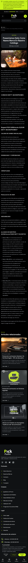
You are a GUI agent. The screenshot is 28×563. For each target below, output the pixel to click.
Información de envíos (9, 524)
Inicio (4, 27)
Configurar (14, 554)
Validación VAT (7, 503)
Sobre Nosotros (7, 471)
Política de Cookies (8, 518)
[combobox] (13, 20)
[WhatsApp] (13, 462)
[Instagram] (6, 462)
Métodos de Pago (7, 500)
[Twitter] (9, 462)
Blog (4, 480)
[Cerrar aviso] (26, 1)
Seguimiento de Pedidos (9, 494)
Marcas (9, 561)
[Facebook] (2, 462)
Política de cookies (11, 551)
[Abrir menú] (2, 16)
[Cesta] (25, 16)
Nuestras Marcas (7, 474)
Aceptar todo (22, 555)
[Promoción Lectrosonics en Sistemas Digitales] (14, 377)
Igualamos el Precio (8, 491)
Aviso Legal (6, 515)
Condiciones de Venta (9, 521)
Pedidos (16, 561)
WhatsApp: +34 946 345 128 (11, 542)
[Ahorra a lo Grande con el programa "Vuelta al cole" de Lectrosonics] (14, 411)
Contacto (5, 477)
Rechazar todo (6, 555)
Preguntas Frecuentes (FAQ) (10, 506)
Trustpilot (5, 483)
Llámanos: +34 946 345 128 (11, 539)
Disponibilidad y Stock (9, 497)
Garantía (5, 530)
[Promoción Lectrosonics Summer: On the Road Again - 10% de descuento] (14, 345)
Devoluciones (6, 527)
